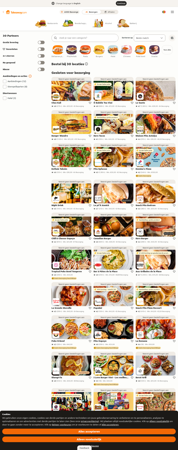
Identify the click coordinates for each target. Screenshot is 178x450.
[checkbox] (58, 51)
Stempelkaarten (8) (17, 86)
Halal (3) (12, 98)
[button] (14, 12)
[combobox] (87, 38)
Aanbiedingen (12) (17, 81)
